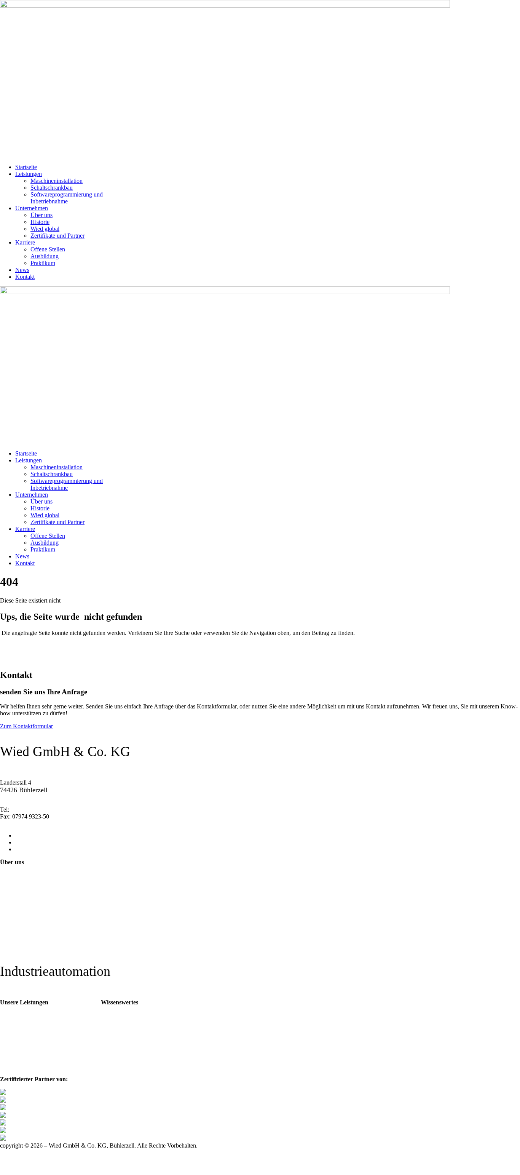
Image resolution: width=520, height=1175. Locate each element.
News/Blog (115, 1025)
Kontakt (25, 276)
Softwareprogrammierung (32, 1048)
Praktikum (42, 263)
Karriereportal (18, 899)
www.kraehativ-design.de (31, 1152)
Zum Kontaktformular (26, 726)
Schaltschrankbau (51, 187)
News (22, 270)
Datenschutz (16, 945)
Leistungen (28, 174)
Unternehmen (31, 208)
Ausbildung (44, 256)
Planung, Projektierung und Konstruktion (28, 1019)
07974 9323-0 (28, 809)
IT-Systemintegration (26, 1065)
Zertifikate (114, 1016)
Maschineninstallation (56, 180)
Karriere (25, 242)
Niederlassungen (21, 929)
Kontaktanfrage (19, 914)
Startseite (26, 167)
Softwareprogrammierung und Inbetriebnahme (66, 198)
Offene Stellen (47, 249)
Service (10, 1057)
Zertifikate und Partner (57, 235)
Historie (39, 222)
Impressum (14, 937)
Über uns (41, 215)
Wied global (44, 228)
